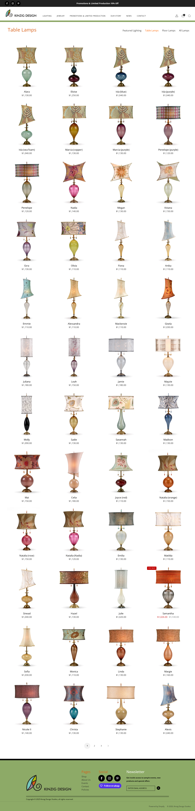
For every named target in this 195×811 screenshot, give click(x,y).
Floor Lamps (168, 30)
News (129, 16)
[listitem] (97, 3)
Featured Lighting (132, 30)
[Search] (189, 15)
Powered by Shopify (156, 806)
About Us (86, 779)
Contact (141, 16)
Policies (85, 789)
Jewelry (61, 16)
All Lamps (184, 30)
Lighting (47, 16)
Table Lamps (152, 30)
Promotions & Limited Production (87, 16)
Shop (84, 776)
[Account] (176, 15)
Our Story (116, 16)
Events (85, 783)
